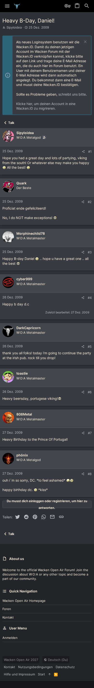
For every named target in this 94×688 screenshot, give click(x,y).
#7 (90, 433)
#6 (90, 392)
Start (41, 674)
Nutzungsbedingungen (35, 667)
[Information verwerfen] (84, 42)
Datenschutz (65, 667)
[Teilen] (83, 151)
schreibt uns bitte (72, 94)
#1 (90, 151)
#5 (90, 346)
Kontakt (8, 617)
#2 (90, 202)
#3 (90, 252)
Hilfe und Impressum (19, 674)
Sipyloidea (14, 27)
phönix (22, 455)
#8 (90, 474)
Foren (6, 609)
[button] (7, 6)
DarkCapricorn (28, 328)
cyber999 (24, 279)
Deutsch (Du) (57, 660)
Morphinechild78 (30, 233)
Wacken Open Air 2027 (21, 660)
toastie (22, 373)
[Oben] (50, 674)
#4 (90, 298)
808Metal (24, 414)
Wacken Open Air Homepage (24, 601)
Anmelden (10, 638)
